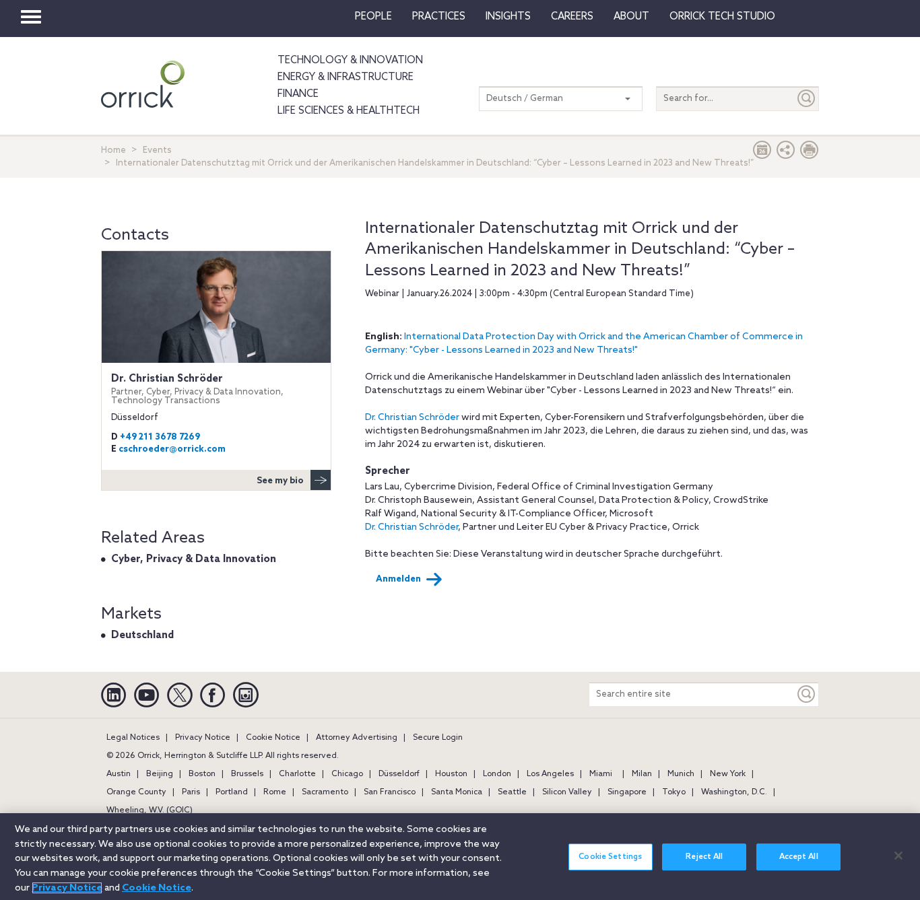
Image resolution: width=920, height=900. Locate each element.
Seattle (512, 792)
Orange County (136, 792)
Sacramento (325, 792)
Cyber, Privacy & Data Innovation (193, 559)
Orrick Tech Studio (722, 17)
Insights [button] (508, 17)
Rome (274, 792)
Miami (600, 774)
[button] (786, 153)
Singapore (627, 792)
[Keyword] (807, 694)
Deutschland (142, 635)
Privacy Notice (202, 737)
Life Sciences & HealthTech (348, 111)
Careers (572, 17)
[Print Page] (809, 153)
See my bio (280, 481)
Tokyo (674, 792)
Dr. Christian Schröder (412, 417)
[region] (460, 856)
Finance (298, 94)
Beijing (159, 774)
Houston (451, 774)
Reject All (704, 857)
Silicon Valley (567, 792)
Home (113, 150)
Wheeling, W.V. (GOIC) (149, 810)
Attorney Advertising (356, 737)
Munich (680, 774)
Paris (191, 792)
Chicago (347, 774)
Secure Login (438, 737)
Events (157, 150)
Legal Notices (133, 737)
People (373, 17)
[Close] (898, 855)
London (497, 774)
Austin (118, 774)
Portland (232, 792)
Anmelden (398, 579)
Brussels (247, 774)
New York (728, 774)
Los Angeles (550, 774)
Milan (642, 774)
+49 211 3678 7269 (160, 437)
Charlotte (297, 774)
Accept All (798, 857)
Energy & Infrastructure (345, 77)
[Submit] (807, 98)
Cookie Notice (273, 737)
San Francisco (390, 792)
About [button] (631, 17)
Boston (202, 774)
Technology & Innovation (350, 61)
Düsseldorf (399, 774)
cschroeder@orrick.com (172, 449)
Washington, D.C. (734, 792)
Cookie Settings (610, 857)
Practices (438, 17)
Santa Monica (456, 792)
